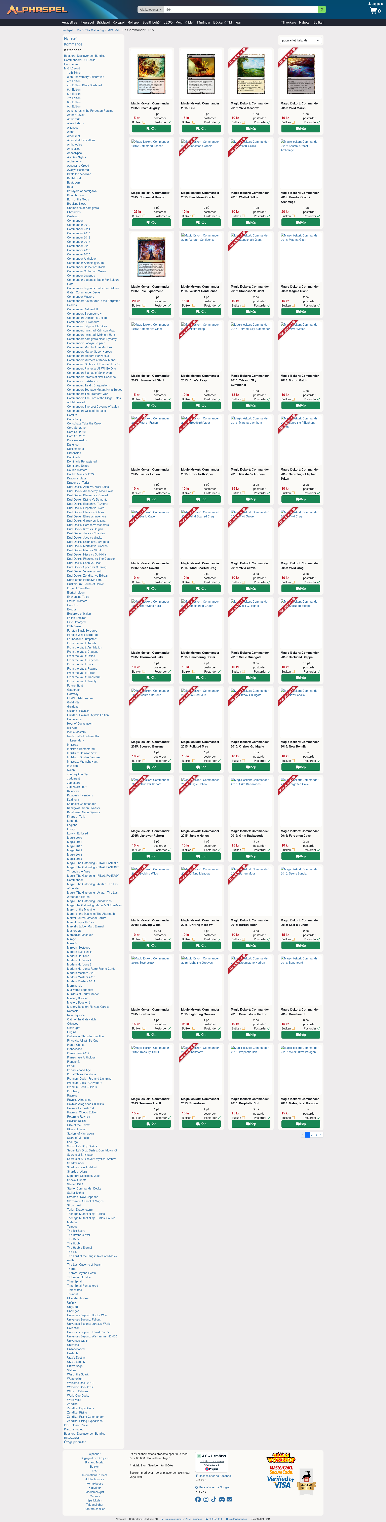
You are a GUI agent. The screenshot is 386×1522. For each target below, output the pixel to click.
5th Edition (74, 89)
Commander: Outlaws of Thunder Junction (94, 364)
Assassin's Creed (78, 165)
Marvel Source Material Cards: (86, 918)
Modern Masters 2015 (81, 977)
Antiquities (73, 149)
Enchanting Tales (78, 597)
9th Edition (74, 106)
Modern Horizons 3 (79, 964)
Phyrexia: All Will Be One (83, 1040)
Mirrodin (72, 943)
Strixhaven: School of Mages (85, 1201)
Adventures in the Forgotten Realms (90, 110)
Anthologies (74, 144)
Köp (153, 128)
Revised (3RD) (76, 1121)
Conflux (72, 415)
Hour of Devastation (79, 723)
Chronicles (74, 212)
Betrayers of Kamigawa (82, 191)
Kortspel (119, 22)
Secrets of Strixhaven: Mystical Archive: (92, 1159)
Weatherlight (75, 1378)
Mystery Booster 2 (78, 1002)
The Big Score (76, 1231)
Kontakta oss (94, 1483)
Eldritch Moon (76, 592)
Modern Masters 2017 (81, 981)
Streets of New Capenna (82, 1197)
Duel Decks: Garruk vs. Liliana (86, 520)
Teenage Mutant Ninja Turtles (86, 1214)
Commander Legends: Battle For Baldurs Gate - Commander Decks (93, 290)
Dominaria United (78, 466)
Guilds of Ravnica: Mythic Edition (88, 715)
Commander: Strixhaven (82, 381)
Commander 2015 (78, 233)
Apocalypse (74, 153)
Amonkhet (73, 136)
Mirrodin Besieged (78, 947)
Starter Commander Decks (84, 1188)
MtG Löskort (115, 30)
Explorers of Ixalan (79, 613)
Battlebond (74, 178)
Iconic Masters (76, 732)
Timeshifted (74, 1290)
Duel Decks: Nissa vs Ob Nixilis (87, 554)
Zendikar (72, 1404)
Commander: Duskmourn (83, 322)
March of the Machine (81, 909)
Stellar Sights (75, 1193)
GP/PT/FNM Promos (80, 698)
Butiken (318, 22)
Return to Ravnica (78, 1116)
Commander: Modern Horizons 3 (88, 356)
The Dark (73, 1239)
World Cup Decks (78, 1395)
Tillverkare (288, 22)
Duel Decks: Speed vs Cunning (87, 567)
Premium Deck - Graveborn (84, 1083)
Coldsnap (73, 216)
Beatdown (73, 182)
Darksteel (73, 444)
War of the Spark (77, 1374)
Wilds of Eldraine (77, 1391)
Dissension (74, 453)
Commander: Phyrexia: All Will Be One (91, 368)
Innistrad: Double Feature (83, 757)
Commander (75, 220)
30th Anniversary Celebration (85, 77)
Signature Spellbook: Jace (83, 1176)
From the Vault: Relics (81, 673)
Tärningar (203, 22)
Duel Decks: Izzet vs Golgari (85, 529)
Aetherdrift (73, 119)
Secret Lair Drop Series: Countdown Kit (92, 1150)
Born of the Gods (78, 199)
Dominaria (73, 457)
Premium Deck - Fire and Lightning (89, 1078)
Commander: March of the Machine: (90, 347)
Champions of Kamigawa (83, 208)
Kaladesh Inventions (80, 795)
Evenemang (71, 64)
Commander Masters (80, 296)
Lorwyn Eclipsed (77, 833)
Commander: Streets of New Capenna (91, 377)
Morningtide (74, 985)
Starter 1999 (75, 1184)
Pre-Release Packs (76, 1425)
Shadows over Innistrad (82, 1167)
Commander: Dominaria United (87, 318)
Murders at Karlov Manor (83, 994)
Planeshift (73, 1061)
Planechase (74, 1049)
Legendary (77, 740)
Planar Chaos (75, 1045)
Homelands (74, 719)
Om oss (95, 1496)
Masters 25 (74, 930)
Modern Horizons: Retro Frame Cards (91, 968)
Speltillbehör (152, 22)
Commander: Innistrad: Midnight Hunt (91, 334)
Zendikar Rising (77, 1412)
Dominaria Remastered (82, 461)
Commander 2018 (78, 246)
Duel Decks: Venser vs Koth (84, 571)
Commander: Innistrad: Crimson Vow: (91, 330)
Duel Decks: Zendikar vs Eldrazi (87, 575)
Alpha (70, 132)
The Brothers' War (78, 1235)
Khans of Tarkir (76, 816)
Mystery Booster (77, 998)
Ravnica (72, 1095)
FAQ (95, 1471)
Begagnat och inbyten (95, 1458)
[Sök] (322, 9)
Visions (71, 1370)
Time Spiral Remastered (82, 1285)
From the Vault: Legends (83, 660)
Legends (72, 821)
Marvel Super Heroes (80, 922)
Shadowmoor (75, 1163)
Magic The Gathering (90, 30)
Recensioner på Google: (214, 1487)
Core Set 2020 (76, 432)
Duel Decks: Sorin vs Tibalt (84, 563)
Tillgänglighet (94, 1504)
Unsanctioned (76, 1349)
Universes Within (77, 1340)
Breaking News (76, 203)
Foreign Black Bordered (82, 630)
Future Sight (75, 685)
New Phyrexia (76, 1015)
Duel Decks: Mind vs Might (84, 550)
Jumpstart (73, 783)
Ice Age (72, 728)
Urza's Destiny (76, 1357)
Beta (70, 187)
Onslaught (73, 1028)
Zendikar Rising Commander (85, 1417)
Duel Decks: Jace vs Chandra (86, 533)
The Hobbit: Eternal (79, 1247)
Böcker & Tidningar (227, 22)
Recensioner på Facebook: (216, 1476)
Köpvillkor (95, 1488)
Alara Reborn (75, 123)
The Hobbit (74, 1243)
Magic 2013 (74, 850)
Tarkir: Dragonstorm (80, 1209)
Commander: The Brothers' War (87, 394)
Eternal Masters (77, 601)
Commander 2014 (78, 229)
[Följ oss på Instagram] (206, 1500)
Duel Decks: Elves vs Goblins (85, 512)
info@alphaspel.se (237, 1518)
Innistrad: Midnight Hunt (82, 761)
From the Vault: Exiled (81, 656)
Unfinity (72, 1302)
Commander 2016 (78, 237)
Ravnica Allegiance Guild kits (85, 1104)
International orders (94, 1475)
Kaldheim (73, 799)
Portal (71, 1066)
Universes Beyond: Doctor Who (87, 1315)
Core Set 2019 (76, 427)
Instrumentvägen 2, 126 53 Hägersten (183, 1518)
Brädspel (103, 22)
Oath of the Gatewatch (81, 1019)
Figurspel (87, 22)
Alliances (72, 127)
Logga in (377, 4)
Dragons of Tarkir (78, 482)
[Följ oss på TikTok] (214, 1500)
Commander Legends (81, 275)
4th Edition (74, 81)
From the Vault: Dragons (82, 651)
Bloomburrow (75, 195)
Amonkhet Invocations (81, 140)
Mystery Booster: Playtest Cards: (88, 1007)
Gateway (72, 694)
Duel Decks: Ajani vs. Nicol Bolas (88, 487)
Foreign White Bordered (82, 635)
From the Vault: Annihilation (84, 647)
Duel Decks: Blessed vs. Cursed (87, 495)
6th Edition (74, 94)
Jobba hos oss (94, 1479)
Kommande (73, 43)
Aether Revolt (75, 115)
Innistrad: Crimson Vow (81, 753)
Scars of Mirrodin (78, 1138)
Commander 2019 (78, 250)
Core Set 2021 (76, 436)
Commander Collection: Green (86, 271)
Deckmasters (75, 449)
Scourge (72, 1142)
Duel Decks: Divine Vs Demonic (87, 499)
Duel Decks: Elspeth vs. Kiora (86, 508)
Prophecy (73, 1091)
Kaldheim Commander (81, 804)
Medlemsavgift (94, 1492)
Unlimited (73, 1345)
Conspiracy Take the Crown (84, 423)
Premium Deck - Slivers (82, 1087)
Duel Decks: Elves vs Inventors (86, 516)
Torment (72, 1294)
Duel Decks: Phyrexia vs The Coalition (91, 559)
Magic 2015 (74, 859)
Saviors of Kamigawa (80, 1133)
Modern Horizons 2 (79, 960)
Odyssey (72, 1023)
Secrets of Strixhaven (80, 1154)
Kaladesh (73, 791)
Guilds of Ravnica (78, 711)
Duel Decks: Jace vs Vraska (84, 537)
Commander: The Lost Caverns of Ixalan (93, 406)
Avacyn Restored (78, 170)
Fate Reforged (76, 622)
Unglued (72, 1307)
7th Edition (74, 98)
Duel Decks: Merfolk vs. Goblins (87, 546)
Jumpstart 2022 (77, 787)
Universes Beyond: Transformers (88, 1332)
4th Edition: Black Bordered (84, 85)
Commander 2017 (78, 242)
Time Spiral (74, 1281)
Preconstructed (73, 1429)
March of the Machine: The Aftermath (91, 914)
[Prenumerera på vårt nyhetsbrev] (229, 1500)
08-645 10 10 (215, 1518)
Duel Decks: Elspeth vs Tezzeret (87, 504)
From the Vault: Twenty (81, 681)
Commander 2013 (78, 225)
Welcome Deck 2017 (80, 1387)
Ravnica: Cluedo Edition (82, 1112)
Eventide (72, 605)
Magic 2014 (74, 854)
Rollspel (134, 22)
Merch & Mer (185, 22)
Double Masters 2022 (80, 474)
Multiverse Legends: (80, 990)
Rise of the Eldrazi (78, 1125)
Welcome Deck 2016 (80, 1383)
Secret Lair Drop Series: (82, 1146)
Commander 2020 (78, 254)
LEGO (168, 22)
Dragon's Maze (76, 478)
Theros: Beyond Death (81, 1273)
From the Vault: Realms (82, 668)
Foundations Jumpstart (81, 639)
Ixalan (71, 770)
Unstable (72, 1353)
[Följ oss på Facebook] (198, 1500)
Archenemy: (74, 161)
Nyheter (304, 22)
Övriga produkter (75, 1442)
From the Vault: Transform (84, 677)
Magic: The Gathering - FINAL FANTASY (93, 863)
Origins (71, 1032)
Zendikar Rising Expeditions (85, 1421)
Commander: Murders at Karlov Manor (91, 360)
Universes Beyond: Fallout (84, 1319)
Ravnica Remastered (80, 1108)
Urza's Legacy (76, 1362)
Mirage (71, 939)
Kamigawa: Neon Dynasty (83, 808)
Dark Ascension (77, 440)
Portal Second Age (79, 1070)
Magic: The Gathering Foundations (89, 901)
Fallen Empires (76, 618)
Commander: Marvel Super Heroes (89, 351)
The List (72, 1252)
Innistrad (72, 744)
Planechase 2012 (78, 1053)
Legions (72, 825)
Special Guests (76, 1180)
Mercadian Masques (80, 935)
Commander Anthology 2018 (85, 263)
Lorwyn (71, 829)
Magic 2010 (74, 837)
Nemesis (72, 1011)
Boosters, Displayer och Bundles (84, 56)
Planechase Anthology (81, 1057)
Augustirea (69, 22)
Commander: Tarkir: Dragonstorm (88, 385)
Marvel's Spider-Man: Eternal (85, 926)
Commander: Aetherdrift (82, 309)
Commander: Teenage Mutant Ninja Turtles (94, 389)
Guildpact (73, 706)
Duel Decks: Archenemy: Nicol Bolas (90, 491)
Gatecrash (73, 690)
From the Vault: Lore (80, 664)
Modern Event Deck (79, 952)
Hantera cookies (94, 1509)
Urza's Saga (75, 1366)
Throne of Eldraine (79, 1277)
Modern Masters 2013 (81, 973)
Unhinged (73, 1311)
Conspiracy (74, 419)
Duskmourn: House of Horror (85, 584)
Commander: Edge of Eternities (87, 326)
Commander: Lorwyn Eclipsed (86, 343)
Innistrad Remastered (81, 749)
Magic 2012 (74, 846)
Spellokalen (94, 1500)
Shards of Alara (77, 1171)
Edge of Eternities (78, 588)
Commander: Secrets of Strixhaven (89, 373)
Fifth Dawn (74, 626)
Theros (71, 1269)
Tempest (72, 1226)
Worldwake (74, 1400)
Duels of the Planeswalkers (84, 580)
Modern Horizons (78, 956)
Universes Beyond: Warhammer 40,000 (92, 1336)
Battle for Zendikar (79, 174)
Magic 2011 (74, 842)
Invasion (72, 766)
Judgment (73, 778)
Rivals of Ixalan (76, 1129)
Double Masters (77, 470)
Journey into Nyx (77, 774)
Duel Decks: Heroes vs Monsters (88, 525)
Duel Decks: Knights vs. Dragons (88, 542)
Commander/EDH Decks (79, 60)
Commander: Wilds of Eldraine (86, 411)
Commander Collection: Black (86, 267)
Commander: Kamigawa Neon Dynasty (92, 339)
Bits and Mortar (95, 1462)
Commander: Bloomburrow (84, 313)
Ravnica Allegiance (79, 1100)
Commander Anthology (81, 258)
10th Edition (74, 72)
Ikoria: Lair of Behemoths (83, 736)
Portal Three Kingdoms (81, 1074)
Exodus (72, 609)
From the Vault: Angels (81, 643)
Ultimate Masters (78, 1298)
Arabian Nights (76, 157)
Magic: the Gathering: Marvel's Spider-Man (94, 905)
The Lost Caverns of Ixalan (84, 1264)
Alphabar (95, 1454)
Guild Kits (73, 702)
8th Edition (74, 102)
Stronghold (74, 1205)
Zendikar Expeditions (80, 1408)
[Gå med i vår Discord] (222, 1500)
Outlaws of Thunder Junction (85, 1036)
